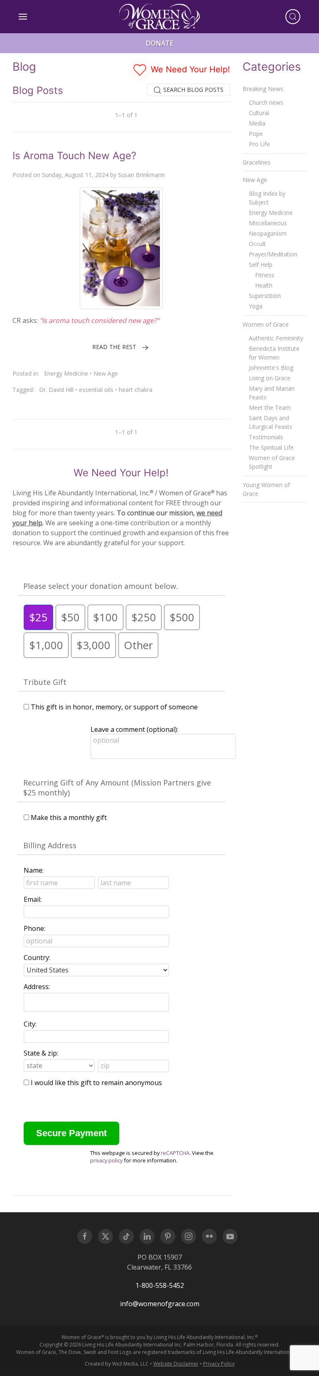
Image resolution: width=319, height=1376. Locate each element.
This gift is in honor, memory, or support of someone (114, 706)
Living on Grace (269, 378)
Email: (33, 899)
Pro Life (259, 144)
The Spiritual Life (271, 447)
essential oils (96, 390)
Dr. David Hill (56, 390)
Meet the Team (270, 407)
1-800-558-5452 (159, 1285)
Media (257, 123)
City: (30, 1024)
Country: (37, 957)
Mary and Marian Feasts (271, 392)
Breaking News (263, 89)
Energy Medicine (66, 373)
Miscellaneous (268, 223)
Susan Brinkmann (141, 175)
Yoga (256, 306)
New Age (105, 373)
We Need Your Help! (189, 69)
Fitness (264, 275)
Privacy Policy (219, 1363)
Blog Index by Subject (267, 198)
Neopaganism (268, 233)
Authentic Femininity (276, 338)
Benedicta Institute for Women (274, 353)
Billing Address (49, 845)
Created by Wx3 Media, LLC (117, 1363)
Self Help (260, 264)
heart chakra (135, 390)
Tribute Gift (44, 682)
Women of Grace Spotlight (272, 462)
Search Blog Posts (192, 90)
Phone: (34, 928)
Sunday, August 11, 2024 (75, 175)
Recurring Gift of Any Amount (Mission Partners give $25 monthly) (117, 788)
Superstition (265, 296)
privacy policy (106, 1160)
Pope (256, 134)
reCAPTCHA (175, 1153)
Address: (37, 986)
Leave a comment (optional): (134, 729)
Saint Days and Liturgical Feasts (270, 422)
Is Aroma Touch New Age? (74, 156)
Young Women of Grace (266, 489)
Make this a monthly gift (69, 817)
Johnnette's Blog (271, 368)
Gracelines (256, 162)
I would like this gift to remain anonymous (96, 1082)
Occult (257, 244)
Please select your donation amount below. (100, 586)
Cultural (259, 113)
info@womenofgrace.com (159, 1303)
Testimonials (266, 437)
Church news (266, 102)
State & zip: (41, 1053)
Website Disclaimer (176, 1363)
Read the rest (114, 347)
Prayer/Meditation (273, 254)
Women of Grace (266, 324)
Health (263, 285)
